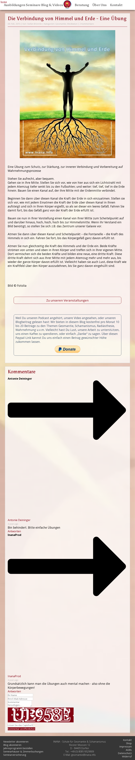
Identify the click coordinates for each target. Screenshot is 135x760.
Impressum (125, 746)
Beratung (82, 5)
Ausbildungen (14, 5)
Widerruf (127, 756)
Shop (129, 743)
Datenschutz (125, 753)
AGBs (129, 749)
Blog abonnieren (12, 744)
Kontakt (116, 5)
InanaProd (14, 676)
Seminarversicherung (14, 754)
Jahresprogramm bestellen (18, 748)
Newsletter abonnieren (15, 741)
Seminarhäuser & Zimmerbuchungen (23, 751)
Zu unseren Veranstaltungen (67, 300)
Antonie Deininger (19, 520)
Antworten (14, 531)
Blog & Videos (52, 5)
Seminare (33, 5)
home (4, 1)
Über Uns (99, 5)
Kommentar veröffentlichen (21, 728)
